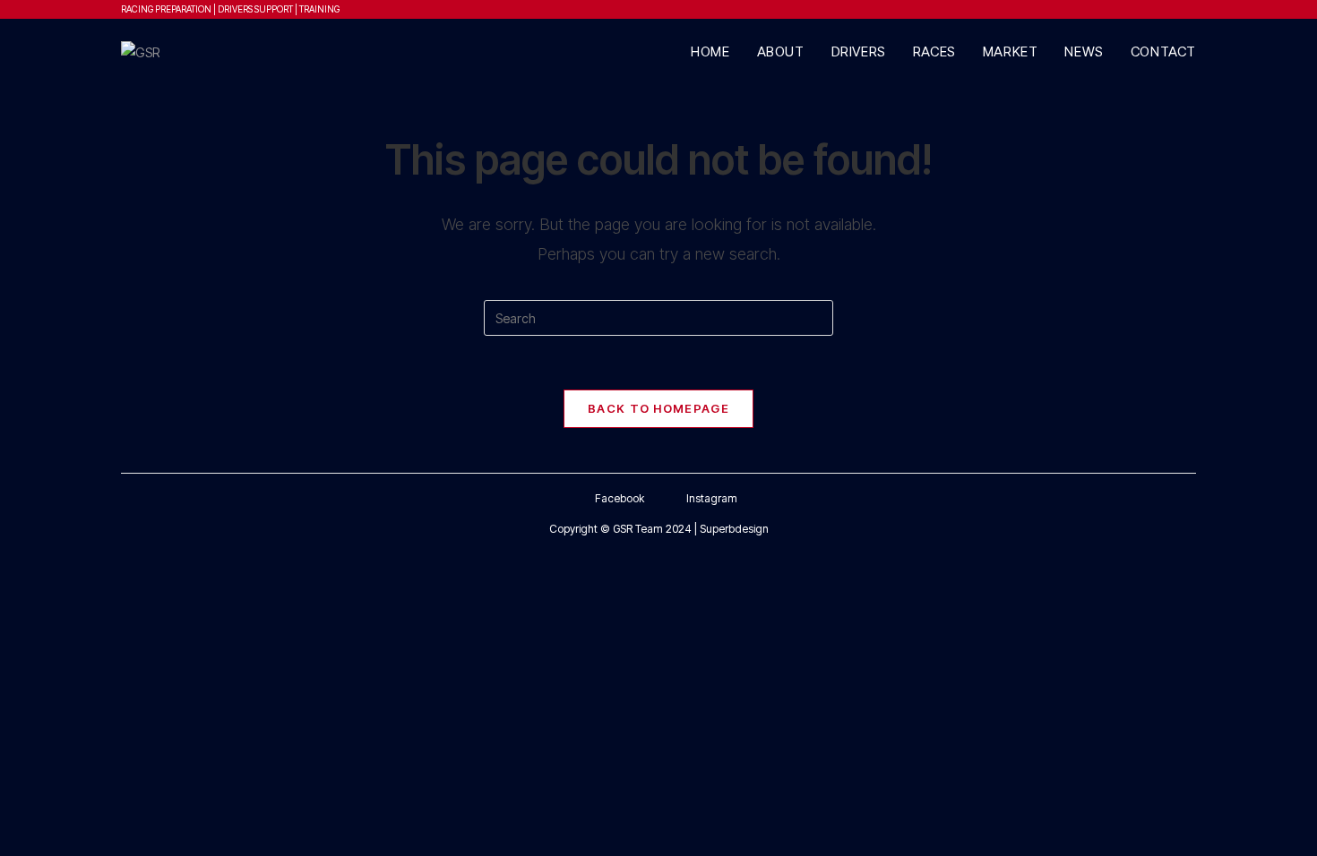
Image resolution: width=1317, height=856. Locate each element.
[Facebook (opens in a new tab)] (1154, 9)
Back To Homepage (658, 408)
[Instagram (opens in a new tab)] (1173, 9)
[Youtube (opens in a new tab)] (1189, 9)
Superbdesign (734, 528)
